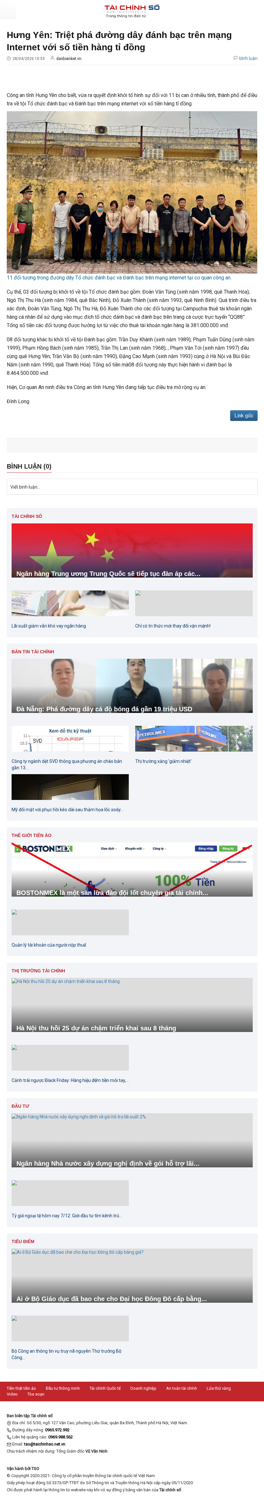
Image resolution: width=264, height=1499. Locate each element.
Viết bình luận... (25, 487)
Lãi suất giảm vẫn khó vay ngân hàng (49, 625)
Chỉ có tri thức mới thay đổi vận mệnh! (173, 625)
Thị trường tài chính (38, 970)
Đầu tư (20, 1106)
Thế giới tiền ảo (32, 835)
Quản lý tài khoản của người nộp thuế (49, 945)
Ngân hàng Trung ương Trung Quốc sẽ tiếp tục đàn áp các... (108, 573)
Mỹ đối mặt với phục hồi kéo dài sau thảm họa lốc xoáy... (67, 809)
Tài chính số (27, 516)
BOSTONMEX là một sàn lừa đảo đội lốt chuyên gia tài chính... (112, 892)
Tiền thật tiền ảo (21, 1388)
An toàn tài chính (181, 1388)
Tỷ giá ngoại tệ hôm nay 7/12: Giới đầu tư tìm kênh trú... (67, 1215)
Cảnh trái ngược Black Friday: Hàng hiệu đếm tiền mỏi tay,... (70, 1080)
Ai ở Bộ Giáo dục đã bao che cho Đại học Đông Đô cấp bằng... (111, 1298)
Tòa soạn (35, 1394)
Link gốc (243, 416)
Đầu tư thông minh (63, 1388)
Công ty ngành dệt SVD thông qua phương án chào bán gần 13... (67, 764)
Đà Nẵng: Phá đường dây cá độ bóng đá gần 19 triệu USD (104, 709)
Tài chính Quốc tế (105, 1388)
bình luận (248, 58)
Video (12, 1394)
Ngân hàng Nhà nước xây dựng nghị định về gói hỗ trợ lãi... (108, 1163)
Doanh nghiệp (143, 1388)
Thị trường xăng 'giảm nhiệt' (163, 761)
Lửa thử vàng (219, 1388)
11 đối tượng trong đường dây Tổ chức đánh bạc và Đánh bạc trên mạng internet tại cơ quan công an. (119, 278)
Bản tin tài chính (33, 651)
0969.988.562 (60, 1437)
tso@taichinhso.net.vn (44, 1444)
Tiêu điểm (23, 1241)
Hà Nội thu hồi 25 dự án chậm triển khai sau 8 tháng (96, 1028)
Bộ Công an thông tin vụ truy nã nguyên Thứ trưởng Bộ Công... (66, 1354)
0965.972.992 (57, 1429)
